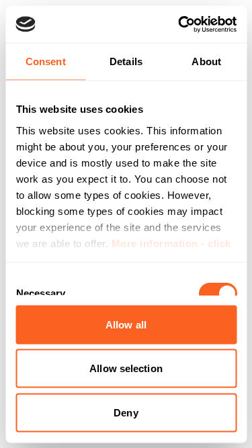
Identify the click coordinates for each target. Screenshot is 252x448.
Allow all (126, 324)
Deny (126, 412)
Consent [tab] (46, 61)
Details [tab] (126, 61)
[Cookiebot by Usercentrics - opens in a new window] (179, 24)
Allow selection (126, 368)
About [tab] (206, 61)
